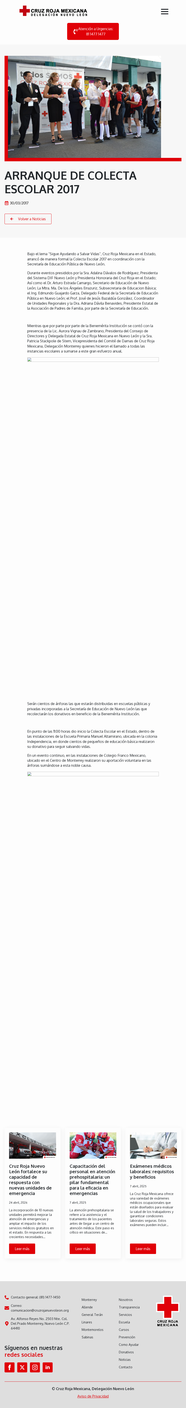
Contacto (125, 1367)
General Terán (92, 1315)
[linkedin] (48, 1367)
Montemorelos (92, 1330)
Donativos (126, 1352)
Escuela (124, 1322)
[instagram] (35, 1367)
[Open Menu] (164, 11)
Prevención (127, 1337)
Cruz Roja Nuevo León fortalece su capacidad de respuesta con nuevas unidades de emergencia (30, 1179)
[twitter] (22, 1367)
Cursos (124, 1330)
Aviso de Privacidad (93, 1396)
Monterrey (89, 1300)
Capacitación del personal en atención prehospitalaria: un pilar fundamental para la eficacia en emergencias (92, 1179)
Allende (87, 1307)
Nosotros (126, 1300)
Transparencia (129, 1307)
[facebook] (10, 1367)
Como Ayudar (129, 1345)
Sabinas (87, 1337)
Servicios (125, 1315)
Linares (87, 1322)
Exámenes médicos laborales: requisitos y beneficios (152, 1171)
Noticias (125, 1359)
